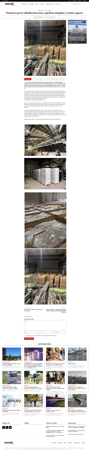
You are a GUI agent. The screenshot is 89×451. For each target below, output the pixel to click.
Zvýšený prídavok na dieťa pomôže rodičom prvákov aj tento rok (33, 410)
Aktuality (26, 408)
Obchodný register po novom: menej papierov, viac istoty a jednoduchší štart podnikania (77, 38)
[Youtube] (10, 427)
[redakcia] (34, 17)
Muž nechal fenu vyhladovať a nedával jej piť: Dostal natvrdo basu (77, 410)
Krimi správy (48, 10)
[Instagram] (7, 427)
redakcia (41, 17)
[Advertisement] (12, 27)
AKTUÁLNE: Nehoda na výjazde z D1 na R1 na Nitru (33, 310)
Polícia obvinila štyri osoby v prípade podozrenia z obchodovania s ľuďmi (55, 388)
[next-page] (84, 22)
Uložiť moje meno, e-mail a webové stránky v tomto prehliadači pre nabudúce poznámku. (41, 335)
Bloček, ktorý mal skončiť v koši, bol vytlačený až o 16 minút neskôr (55, 364)
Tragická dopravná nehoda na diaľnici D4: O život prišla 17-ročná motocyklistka (77, 388)
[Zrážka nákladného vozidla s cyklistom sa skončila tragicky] (11, 377)
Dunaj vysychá (71, 363)
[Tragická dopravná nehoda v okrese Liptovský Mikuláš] (11, 354)
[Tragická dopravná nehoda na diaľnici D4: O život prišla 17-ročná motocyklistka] (77, 377)
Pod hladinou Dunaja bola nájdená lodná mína (11, 410)
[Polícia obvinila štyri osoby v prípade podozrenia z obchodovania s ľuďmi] (55, 377)
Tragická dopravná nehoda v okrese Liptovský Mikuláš (11, 364)
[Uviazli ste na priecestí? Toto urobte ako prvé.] (55, 400)
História (26, 385)
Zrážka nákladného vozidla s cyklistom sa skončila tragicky (10, 387)
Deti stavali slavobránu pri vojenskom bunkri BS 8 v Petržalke (33, 387)
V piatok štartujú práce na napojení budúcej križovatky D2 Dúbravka (76, 431)
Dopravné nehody (6, 385)
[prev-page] (82, 22)
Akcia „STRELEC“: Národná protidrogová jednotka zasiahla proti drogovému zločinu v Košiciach (56, 311)
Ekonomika (40, 10)
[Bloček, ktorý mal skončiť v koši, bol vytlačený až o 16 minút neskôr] (55, 354)
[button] (62, 4)
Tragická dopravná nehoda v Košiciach (75, 434)
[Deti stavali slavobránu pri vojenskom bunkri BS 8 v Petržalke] (33, 377)
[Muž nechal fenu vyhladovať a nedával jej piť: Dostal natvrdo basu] (77, 400)
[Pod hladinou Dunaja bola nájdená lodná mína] (11, 400)
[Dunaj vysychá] (77, 354)
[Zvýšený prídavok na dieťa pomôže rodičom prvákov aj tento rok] (33, 400)
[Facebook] (3, 427)
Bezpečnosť (5, 408)
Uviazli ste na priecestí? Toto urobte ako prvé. (53, 410)
